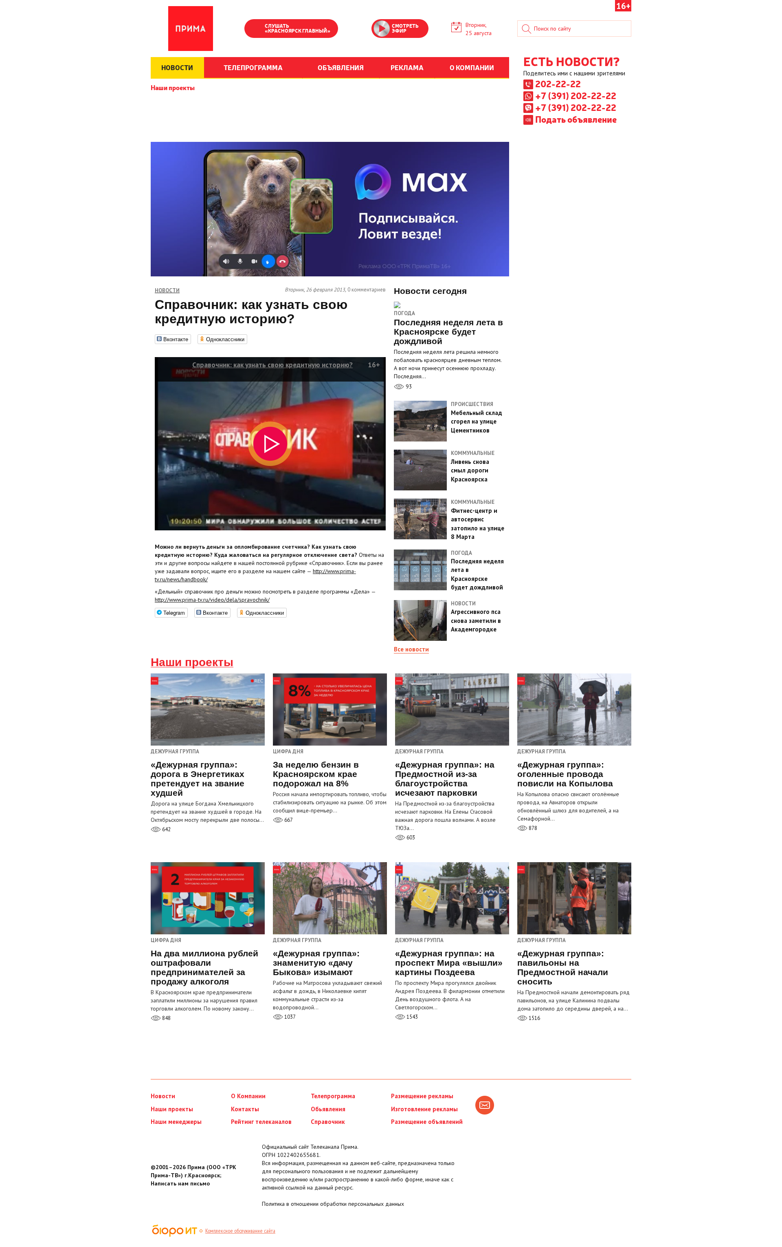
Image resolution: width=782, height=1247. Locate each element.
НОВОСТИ (177, 67)
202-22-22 (558, 83)
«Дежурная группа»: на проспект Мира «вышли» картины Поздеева (449, 963)
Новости (163, 1096)
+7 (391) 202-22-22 (575, 95)
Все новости (411, 649)
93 (408, 386)
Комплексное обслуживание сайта (240, 1230)
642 (166, 829)
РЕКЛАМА (407, 67)
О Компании (248, 1096)
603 (410, 837)
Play (254, 29)
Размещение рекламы (422, 1096)
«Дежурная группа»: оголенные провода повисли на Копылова (565, 774)
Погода (404, 313)
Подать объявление (576, 119)
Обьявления (328, 1109)
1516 (533, 1018)
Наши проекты (173, 87)
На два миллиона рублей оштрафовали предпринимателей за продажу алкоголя (204, 967)
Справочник (328, 1122)
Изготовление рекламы (424, 1109)
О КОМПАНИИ (472, 67)
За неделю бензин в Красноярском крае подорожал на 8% (316, 774)
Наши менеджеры (176, 1122)
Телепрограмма (333, 1096)
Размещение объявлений (427, 1122)
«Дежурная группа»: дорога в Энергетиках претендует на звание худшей (197, 778)
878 (532, 828)
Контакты (245, 1109)
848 (166, 1018)
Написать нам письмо (180, 1183)
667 (288, 820)
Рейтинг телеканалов (261, 1122)
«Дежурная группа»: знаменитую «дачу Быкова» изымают (316, 963)
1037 (289, 1016)
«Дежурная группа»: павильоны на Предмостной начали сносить (562, 967)
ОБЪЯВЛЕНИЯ (341, 67)
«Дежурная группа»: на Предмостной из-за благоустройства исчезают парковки (444, 778)
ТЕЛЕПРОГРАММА (253, 67)
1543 (411, 1016)
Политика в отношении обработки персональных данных (333, 1203)
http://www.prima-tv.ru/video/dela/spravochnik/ (212, 599)
